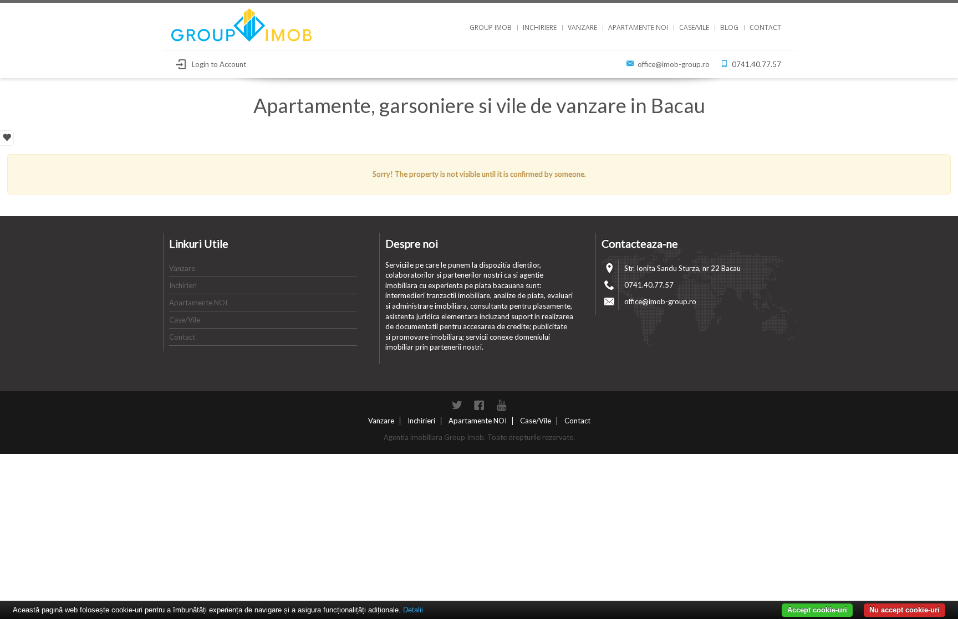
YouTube (501, 405)
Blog (729, 27)
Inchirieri (183, 285)
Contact (765, 27)
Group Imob (491, 27)
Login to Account (219, 64)
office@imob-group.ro (674, 64)
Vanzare (582, 27)
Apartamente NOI (638, 27)
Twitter (457, 405)
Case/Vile (694, 27)
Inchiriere (540, 27)
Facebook (479, 405)
